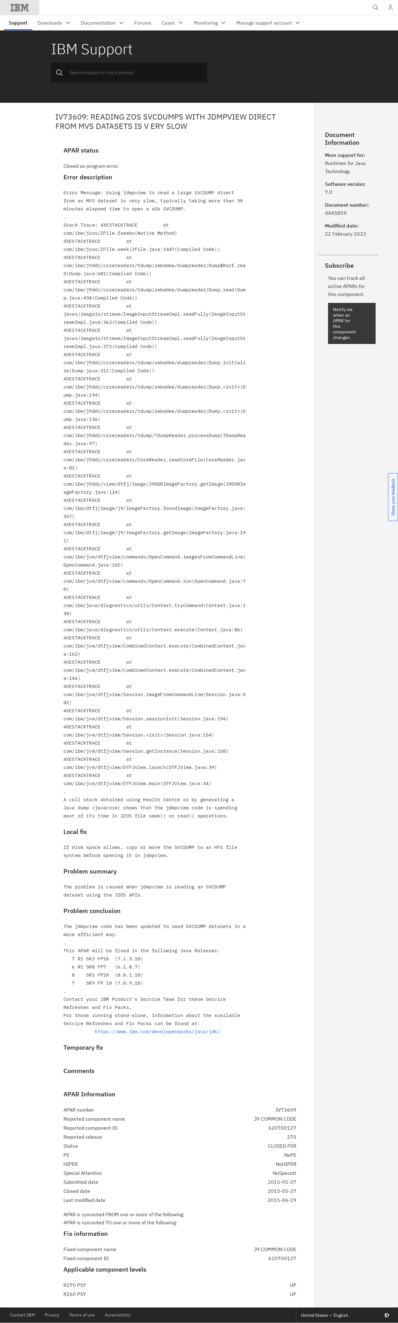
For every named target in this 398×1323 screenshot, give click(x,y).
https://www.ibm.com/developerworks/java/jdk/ (157, 1031)
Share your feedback (393, 497)
